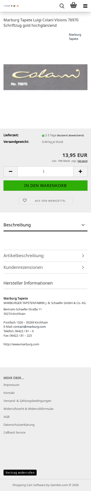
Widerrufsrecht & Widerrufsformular (29, 409)
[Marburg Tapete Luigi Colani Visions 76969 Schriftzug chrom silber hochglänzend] (46, 67)
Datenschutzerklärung (19, 424)
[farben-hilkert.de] (9, 6)
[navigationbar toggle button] (85, 6)
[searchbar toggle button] (62, 6)
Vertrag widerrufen (20, 473)
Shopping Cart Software (29, 485)
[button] (11, 171)
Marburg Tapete (75, 36)
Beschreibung (17, 225)
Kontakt (9, 393)
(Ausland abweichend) (70, 135)
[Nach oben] (78, 484)
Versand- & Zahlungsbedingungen (27, 401)
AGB (6, 417)
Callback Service (14, 432)
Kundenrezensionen (23, 267)
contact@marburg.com (29, 326)
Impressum (11, 385)
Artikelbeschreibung (24, 255)
